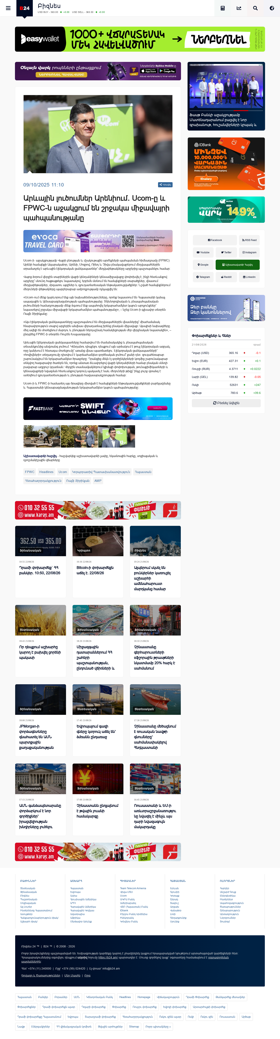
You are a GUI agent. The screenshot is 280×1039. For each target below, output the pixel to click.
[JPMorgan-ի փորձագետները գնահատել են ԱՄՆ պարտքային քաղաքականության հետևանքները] (40, 699)
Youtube (204, 252)
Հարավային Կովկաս (82, 910)
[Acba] (226, 210)
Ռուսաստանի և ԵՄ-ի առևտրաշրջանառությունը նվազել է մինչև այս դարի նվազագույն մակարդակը (155, 816)
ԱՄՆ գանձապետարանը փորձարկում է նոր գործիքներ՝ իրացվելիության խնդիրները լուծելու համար (40, 819)
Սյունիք (174, 921)
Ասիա (73, 895)
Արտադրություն (229, 914)
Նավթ (21, 1026)
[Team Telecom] (98, 241)
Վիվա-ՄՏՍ (126, 892)
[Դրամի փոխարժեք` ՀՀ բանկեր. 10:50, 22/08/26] (40, 541)
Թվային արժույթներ (110, 1026)
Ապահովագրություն (232, 903)
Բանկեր (43, 997)
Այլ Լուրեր (26, 906)
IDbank (124, 910)
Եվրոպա (75, 892)
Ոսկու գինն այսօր (170, 1016)
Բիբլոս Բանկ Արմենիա (133, 914)
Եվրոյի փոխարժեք (174, 1006)
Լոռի (173, 914)
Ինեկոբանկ (127, 917)
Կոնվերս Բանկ (129, 921)
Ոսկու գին (206, 1016)
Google (204, 264)
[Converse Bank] (226, 308)
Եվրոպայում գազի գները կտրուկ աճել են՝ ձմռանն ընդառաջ (96, 731)
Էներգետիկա (228, 895)
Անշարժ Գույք (228, 892)
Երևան (174, 888)
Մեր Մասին (72, 975)
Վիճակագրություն (168, 997)
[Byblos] (98, 71)
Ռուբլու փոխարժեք (145, 1006)
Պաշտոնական (28, 899)
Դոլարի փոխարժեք (94, 1006)
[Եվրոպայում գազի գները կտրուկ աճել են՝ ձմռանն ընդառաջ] (98, 699)
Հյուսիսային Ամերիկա (83, 899)
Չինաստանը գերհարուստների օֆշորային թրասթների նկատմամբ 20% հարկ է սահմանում (154, 657)
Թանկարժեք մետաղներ (230, 997)
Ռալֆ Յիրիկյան (78, 480)
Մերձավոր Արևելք (81, 921)
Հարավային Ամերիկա (83, 906)
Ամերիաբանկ (128, 903)
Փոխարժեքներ (26, 1006)
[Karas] (98, 510)
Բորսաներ (61, 997)
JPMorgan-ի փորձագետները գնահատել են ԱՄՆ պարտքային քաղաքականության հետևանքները (36, 739)
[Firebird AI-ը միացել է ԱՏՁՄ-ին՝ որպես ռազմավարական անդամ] (226, 86)
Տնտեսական (29, 629)
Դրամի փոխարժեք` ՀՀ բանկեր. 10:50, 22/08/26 (39, 570)
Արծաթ (246, 1016)
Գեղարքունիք (178, 917)
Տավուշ (174, 903)
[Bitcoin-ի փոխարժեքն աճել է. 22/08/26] (98, 541)
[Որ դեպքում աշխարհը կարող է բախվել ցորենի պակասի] (40, 620)
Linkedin (250, 277)
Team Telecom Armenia (133, 888)
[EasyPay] (140, 39)
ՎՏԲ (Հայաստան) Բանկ (134, 906)
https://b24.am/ (108, 957)
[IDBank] (226, 164)
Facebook (216, 240)
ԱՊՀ (73, 903)
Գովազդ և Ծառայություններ (40, 975)
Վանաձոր (175, 910)
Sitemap (134, 1026)
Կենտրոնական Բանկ (99, 997)
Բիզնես (49, 5)
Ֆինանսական (30, 550)
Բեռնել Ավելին (227, 403)
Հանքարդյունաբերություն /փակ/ (39, 917)
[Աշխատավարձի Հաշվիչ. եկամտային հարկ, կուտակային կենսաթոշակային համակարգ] (222, 8)
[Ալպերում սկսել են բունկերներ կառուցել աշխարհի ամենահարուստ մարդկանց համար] (155, 541)
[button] (197, 110)
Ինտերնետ (226, 899)
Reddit (227, 277)
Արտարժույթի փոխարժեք (209, 1006)
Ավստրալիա (77, 914)
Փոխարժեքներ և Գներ (211, 336)
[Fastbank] (98, 408)
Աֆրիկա (75, 917)
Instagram (250, 252)
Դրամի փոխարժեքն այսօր (58, 1006)
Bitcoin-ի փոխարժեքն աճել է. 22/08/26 (95, 570)
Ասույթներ (26, 914)
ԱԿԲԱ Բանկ (127, 899)
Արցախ (174, 906)
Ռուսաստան (227, 1016)
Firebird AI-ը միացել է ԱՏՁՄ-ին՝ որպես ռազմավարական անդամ (223, 117)
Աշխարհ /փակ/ (29, 921)
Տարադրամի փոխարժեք (100, 1016)
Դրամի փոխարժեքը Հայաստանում (39, 1016)
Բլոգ (87, 975)
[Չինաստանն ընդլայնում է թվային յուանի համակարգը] (98, 779)
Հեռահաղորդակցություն (43, 480)
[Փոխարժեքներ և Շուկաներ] (239, 8)
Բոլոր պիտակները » (158, 1026)
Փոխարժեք (119, 1006)
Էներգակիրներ (40, 1026)
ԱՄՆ (77, 997)
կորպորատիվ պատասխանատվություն (101, 472)
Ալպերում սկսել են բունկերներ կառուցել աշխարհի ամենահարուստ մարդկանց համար (152, 578)
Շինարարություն (230, 910)
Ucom (63, 472)
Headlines (46, 472)
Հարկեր (224, 888)
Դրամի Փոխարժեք (197, 997)
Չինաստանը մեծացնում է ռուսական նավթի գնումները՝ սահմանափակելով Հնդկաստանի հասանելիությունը (155, 739)
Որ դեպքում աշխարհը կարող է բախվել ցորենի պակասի (40, 652)
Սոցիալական (28, 903)
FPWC (29, 472)
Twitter (227, 252)
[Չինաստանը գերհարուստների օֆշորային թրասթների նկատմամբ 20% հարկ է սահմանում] (155, 620)
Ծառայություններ (230, 906)
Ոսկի (195, 384)
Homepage (144, 997)
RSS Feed (251, 240)
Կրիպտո (83, 550)
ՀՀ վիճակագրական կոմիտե (73, 1026)
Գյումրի (174, 892)
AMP (98, 480)
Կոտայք (174, 895)
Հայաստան (143, 472)
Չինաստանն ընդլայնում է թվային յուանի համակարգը (97, 811)
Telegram (204, 277)
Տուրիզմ (225, 921)
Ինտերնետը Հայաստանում (36, 910)
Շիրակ (174, 899)
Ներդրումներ (228, 917)
